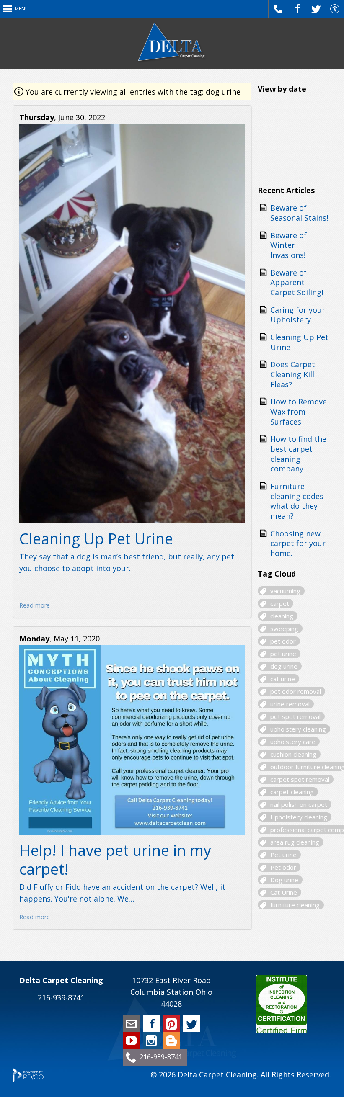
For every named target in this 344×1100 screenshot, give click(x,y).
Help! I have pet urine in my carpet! (115, 859)
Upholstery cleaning (298, 817)
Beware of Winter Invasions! (288, 245)
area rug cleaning (294, 842)
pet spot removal (295, 716)
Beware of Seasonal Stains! (299, 213)
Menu (22, 8)
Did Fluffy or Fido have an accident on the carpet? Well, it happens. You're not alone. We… (122, 893)
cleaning (281, 616)
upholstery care (293, 741)
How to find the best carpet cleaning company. (298, 454)
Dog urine (284, 880)
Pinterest (171, 1023)
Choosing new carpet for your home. (298, 543)
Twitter (191, 1023)
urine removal (290, 704)
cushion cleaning (293, 754)
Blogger (171, 1040)
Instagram (151, 1040)
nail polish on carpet (298, 804)
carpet (279, 603)
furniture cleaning (295, 905)
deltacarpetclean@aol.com (131, 1023)
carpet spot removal (299, 779)
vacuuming (285, 591)
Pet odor (283, 867)
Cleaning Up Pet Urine (96, 538)
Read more (34, 605)
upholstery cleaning (298, 729)
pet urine (283, 653)
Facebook (151, 1023)
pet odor (283, 641)
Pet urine (283, 854)
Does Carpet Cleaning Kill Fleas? (292, 374)
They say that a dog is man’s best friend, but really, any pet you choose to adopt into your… (126, 562)
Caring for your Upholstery (297, 315)
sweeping (284, 628)
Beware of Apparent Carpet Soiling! (296, 282)
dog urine (283, 666)
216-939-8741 (61, 997)
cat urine (282, 679)
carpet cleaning (292, 792)
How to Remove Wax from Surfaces (298, 411)
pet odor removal (295, 691)
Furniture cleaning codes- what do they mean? (298, 501)
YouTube (131, 1040)
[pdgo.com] (28, 1079)
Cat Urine (283, 892)
